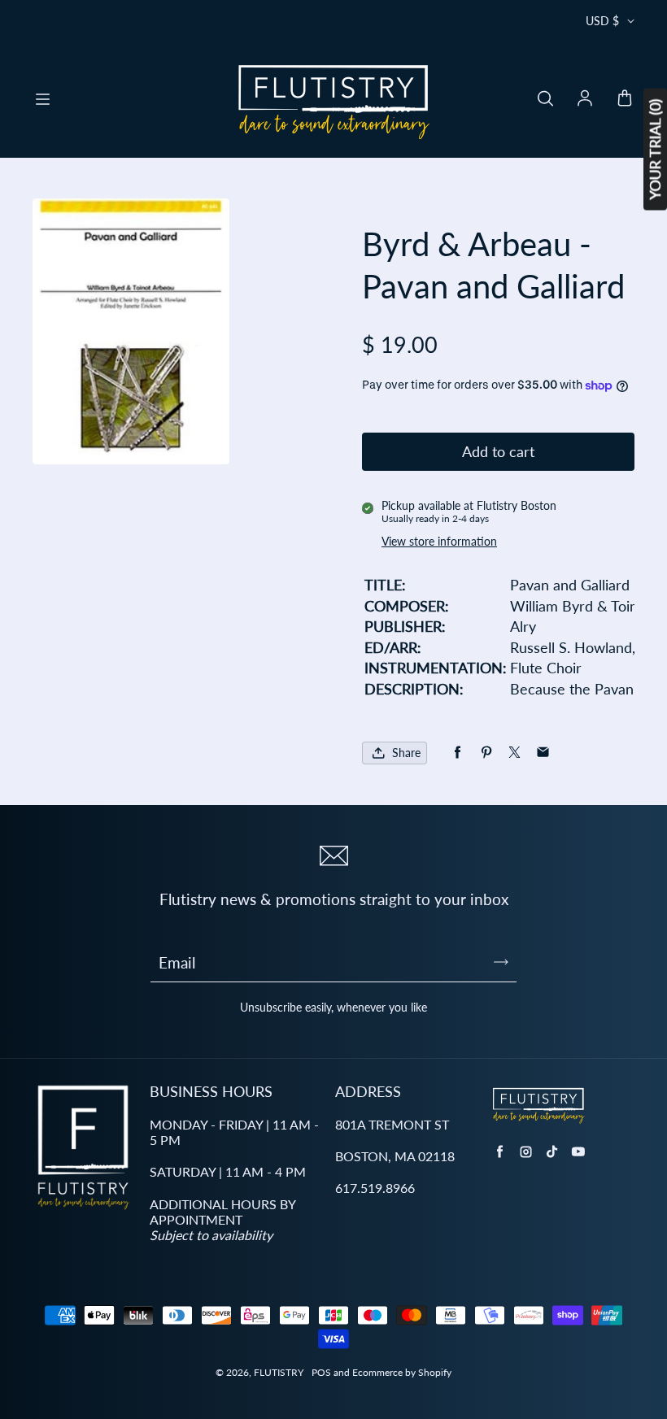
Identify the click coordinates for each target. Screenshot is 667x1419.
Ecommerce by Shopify (401, 1372)
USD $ (602, 21)
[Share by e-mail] (543, 752)
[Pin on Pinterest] (486, 752)
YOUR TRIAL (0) (655, 149)
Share (406, 753)
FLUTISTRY (278, 1372)
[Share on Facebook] (457, 752)
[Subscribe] (501, 962)
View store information (439, 541)
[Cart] (624, 99)
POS (321, 1372)
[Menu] (42, 99)
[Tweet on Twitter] (514, 752)
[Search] (545, 99)
